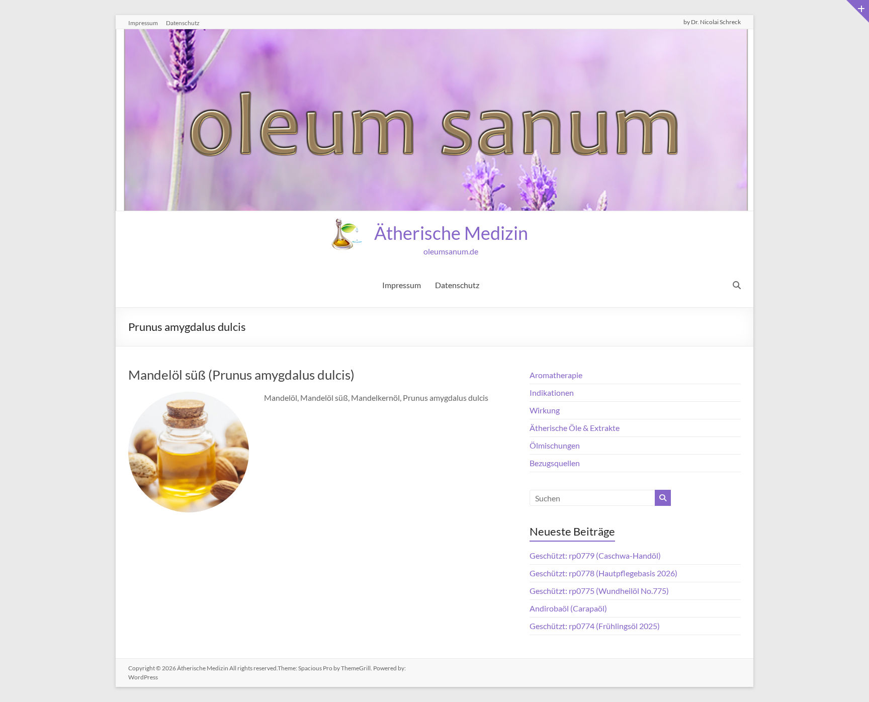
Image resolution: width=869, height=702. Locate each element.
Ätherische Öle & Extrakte (575, 427)
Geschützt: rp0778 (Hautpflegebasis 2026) (603, 573)
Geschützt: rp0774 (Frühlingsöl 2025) (595, 626)
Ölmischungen (555, 445)
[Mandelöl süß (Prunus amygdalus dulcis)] (188, 398)
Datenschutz (183, 23)
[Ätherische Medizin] (434, 36)
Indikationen (552, 392)
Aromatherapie (556, 375)
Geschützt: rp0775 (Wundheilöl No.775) (599, 590)
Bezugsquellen (555, 463)
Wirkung (545, 410)
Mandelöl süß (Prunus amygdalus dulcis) (241, 375)
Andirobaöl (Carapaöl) (568, 608)
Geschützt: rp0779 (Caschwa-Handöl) (595, 555)
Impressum (143, 23)
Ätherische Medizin (451, 233)
